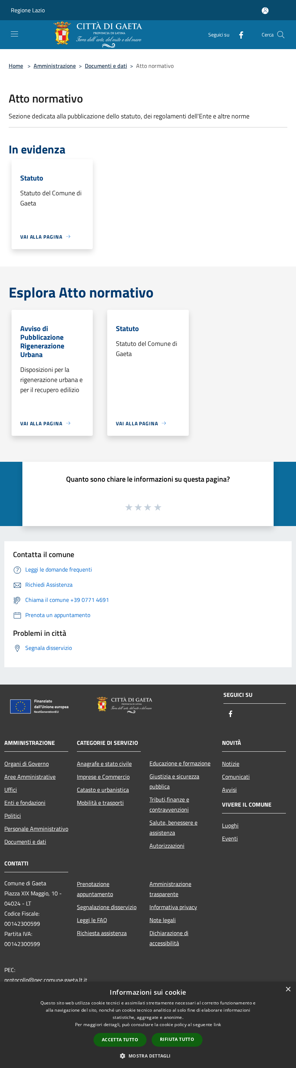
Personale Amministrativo (36, 828)
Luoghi (230, 825)
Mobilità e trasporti (100, 802)
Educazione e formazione (179, 763)
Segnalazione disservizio (106, 907)
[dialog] (148, 1025)
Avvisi (229, 789)
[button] (147, 1055)
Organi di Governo (26, 763)
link (217, 1024)
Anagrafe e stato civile (104, 763)
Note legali (162, 920)
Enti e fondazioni (24, 802)
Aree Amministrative (30, 776)
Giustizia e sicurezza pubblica (174, 781)
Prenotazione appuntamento (95, 889)
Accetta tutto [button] (120, 1040)
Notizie (230, 763)
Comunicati (236, 776)
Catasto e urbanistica (103, 789)
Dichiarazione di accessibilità (168, 938)
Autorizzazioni (166, 845)
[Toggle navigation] (14, 34)
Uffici (10, 789)
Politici (12, 815)
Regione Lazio (28, 10)
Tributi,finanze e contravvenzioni (169, 804)
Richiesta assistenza (102, 933)
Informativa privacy (173, 907)
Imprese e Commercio (103, 776)
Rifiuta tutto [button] (177, 1039)
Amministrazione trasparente (170, 889)
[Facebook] (238, 34)
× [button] (288, 989)
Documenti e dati (106, 65)
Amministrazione (55, 65)
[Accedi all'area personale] (265, 11)
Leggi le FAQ (92, 920)
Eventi (230, 838)
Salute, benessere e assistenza (173, 827)
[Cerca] (281, 34)
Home (16, 65)
